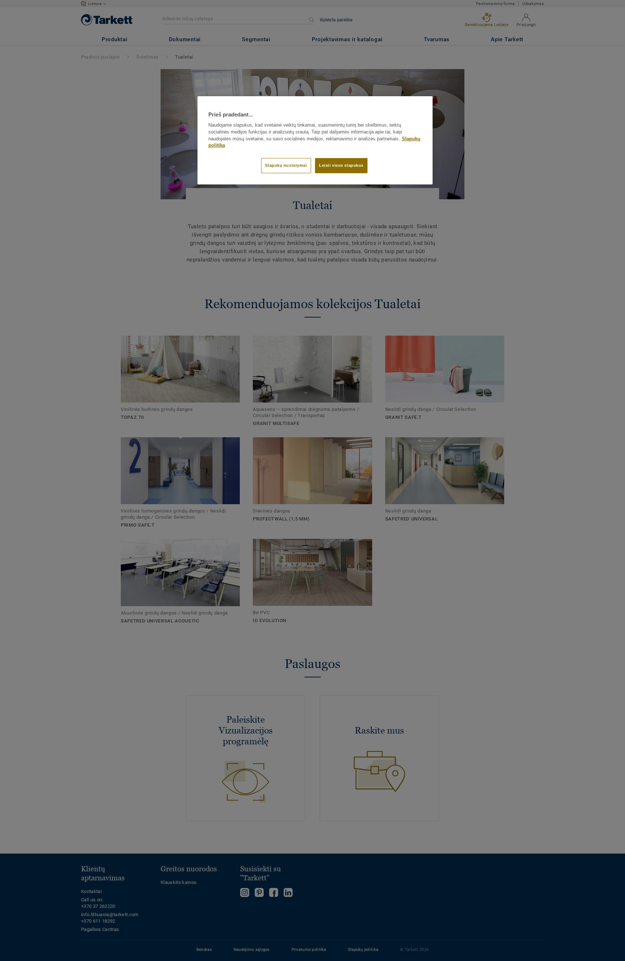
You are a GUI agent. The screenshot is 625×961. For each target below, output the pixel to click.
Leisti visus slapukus (341, 165)
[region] (315, 140)
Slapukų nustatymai (286, 165)
